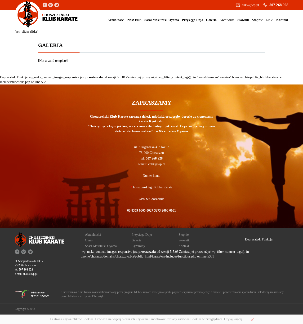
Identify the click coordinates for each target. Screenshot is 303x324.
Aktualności (116, 20)
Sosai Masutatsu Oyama (161, 20)
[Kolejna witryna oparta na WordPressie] (46, 14)
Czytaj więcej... (234, 319)
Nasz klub (134, 20)
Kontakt (282, 20)
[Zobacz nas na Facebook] (44, 4)
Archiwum (227, 20)
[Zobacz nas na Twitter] (56, 4)
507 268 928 (278, 5)
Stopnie (257, 20)
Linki (269, 20)
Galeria (211, 20)
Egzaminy (138, 246)
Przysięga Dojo (192, 20)
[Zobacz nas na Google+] (50, 4)
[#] (32, 294)
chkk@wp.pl (250, 5)
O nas (89, 240)
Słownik (243, 20)
